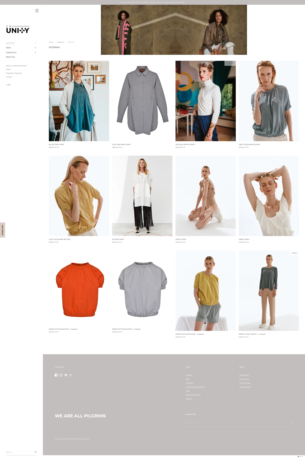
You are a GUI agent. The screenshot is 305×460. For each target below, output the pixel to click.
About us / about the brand (195, 387)
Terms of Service (244, 383)
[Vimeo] (65, 375)
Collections (60, 42)
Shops (188, 391)
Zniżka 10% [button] (2, 230)
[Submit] (35, 452)
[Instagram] (60, 375)
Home (51, 42)
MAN (187, 379)
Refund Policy (244, 375)
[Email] (70, 375)
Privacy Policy (244, 379)
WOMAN (189, 375)
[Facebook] (56, 375)
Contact (188, 398)
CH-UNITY (71, 439)
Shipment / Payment (193, 395)
